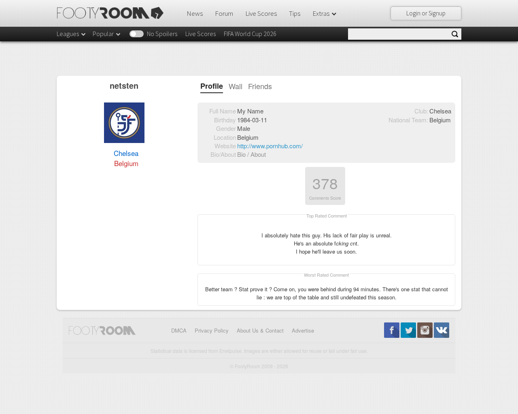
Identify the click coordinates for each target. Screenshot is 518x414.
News (195, 13)
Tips (294, 13)
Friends (260, 86)
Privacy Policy (212, 330)
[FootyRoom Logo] (113, 13)
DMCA (179, 330)
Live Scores (261, 13)
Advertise (303, 330)
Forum (224, 13)
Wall (235, 86)
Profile (211, 86)
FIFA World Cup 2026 (250, 34)
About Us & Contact (260, 330)
